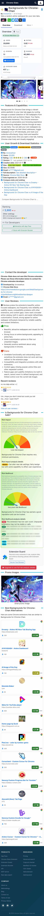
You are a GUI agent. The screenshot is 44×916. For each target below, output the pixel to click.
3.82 (18, 158)
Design (4, 149)
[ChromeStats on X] (12, 905)
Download (18, 25)
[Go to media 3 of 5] (22, 101)
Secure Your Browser (17, 562)
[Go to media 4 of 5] (24, 101)
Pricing (25, 856)
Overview (6, 25)
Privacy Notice (6, 901)
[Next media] (40, 88)
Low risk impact (14, 165)
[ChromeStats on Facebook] (7, 905)
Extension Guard (6, 862)
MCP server (5, 872)
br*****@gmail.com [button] (16, 170)
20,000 (11, 155)
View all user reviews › (9, 408)
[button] (3, 3)
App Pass (4, 856)
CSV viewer (27, 868)
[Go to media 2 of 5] (19, 101)
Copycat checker (29, 862)
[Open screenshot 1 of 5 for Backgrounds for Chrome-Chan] (18, 88)
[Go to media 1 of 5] (17, 101)
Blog (2, 891)
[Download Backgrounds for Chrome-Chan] (11, 56)
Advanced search (29, 859)
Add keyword (27, 875)
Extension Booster (7, 865)
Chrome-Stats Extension (9, 859)
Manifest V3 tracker (29, 865)
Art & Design (18, 14)
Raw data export (6, 875)
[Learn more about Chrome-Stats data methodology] (26, 175)
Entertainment (36, 147)
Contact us (4, 894)
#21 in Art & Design (9, 216)
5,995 (10, 210)
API (2, 868)
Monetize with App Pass (23, 226)
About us (4, 885)
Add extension (28, 872)
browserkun (7, 14)
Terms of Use (5, 898)
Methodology (5, 888)
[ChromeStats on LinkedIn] (3, 905)
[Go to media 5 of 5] (27, 101)
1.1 (11, 160)
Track (17, 32)
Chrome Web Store (11, 35)
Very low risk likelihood (32, 165)
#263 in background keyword (13, 218)
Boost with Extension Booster (23, 230)
